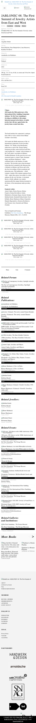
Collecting (17, 26)
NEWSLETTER (5, 615)
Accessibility (4, 637)
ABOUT (3, 583)
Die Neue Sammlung (17, 213)
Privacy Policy (4, 633)
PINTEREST (4, 619)
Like (17, 270)
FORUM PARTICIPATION (8, 589)
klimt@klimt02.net (18, 721)
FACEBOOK (4, 621)
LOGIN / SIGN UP (6, 605)
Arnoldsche (10, 26)
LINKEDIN (4, 623)
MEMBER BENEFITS (6, 601)
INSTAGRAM (4, 617)
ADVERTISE (4, 603)
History (24, 26)
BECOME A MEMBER (7, 599)
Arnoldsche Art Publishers (8, 92)
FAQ (2, 587)
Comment (27, 270)
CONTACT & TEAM (6, 585)
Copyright (3, 635)
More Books (9, 537)
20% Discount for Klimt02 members (11, 96)
